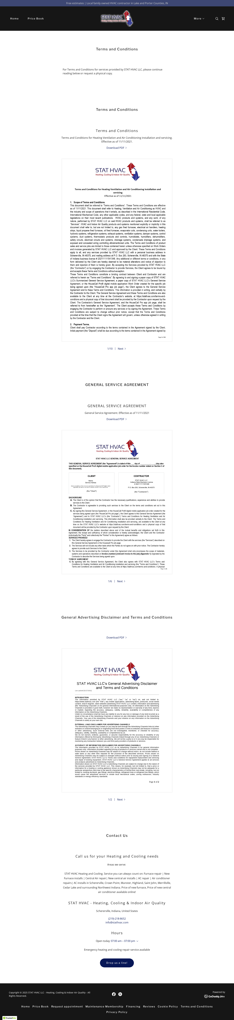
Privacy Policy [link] (117, 1012)
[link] (117, 18)
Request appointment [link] (67, 1006)
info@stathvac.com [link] (117, 922)
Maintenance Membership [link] (104, 1006)
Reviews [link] (149, 1006)
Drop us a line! (117, 962)
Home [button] (25, 1006)
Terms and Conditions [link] (197, 1006)
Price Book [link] (36, 18)
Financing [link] (133, 1006)
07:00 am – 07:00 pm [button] (123, 941)
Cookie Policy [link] (168, 1006)
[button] (198, 19)
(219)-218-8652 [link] (117, 918)
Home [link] (14, 18)
